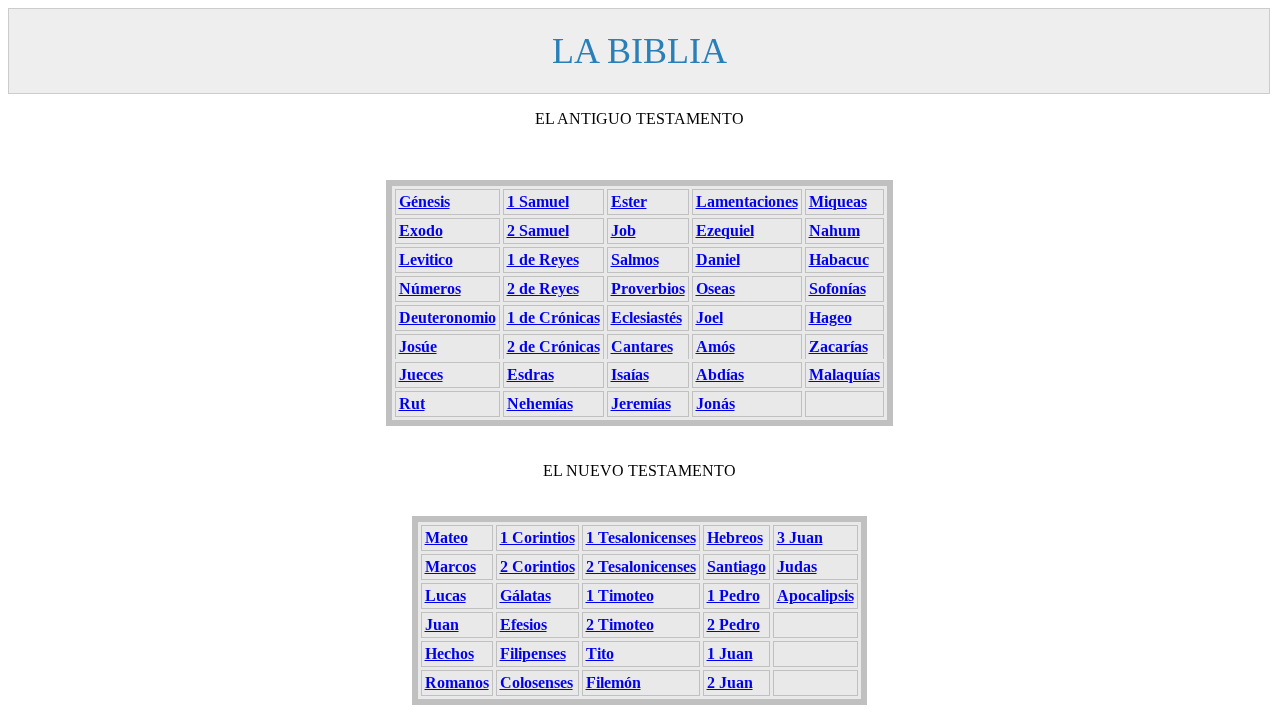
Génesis (424, 201)
